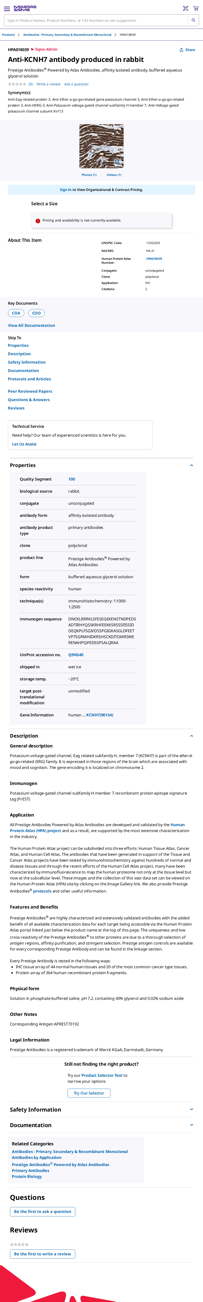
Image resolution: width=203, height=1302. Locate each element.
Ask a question (76, 84)
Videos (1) (114, 175)
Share (190, 49)
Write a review (48, 84)
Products (8, 35)
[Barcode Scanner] (186, 8)
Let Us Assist (24, 444)
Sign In (66, 189)
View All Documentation (31, 325)
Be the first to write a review (44, 1255)
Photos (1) (89, 175)
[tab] (12, 34)
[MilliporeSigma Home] (25, 8)
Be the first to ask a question (42, 1211)
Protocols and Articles (29, 379)
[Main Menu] (7, 8)
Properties (18, 345)
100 (71, 479)
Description (19, 353)
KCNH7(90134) (99, 715)
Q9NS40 (75, 654)
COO (36, 313)
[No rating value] (18, 84)
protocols (42, 891)
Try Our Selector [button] (89, 1093)
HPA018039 (154, 259)
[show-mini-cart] (196, 8)
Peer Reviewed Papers (30, 391)
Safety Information (27, 362)
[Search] (193, 20)
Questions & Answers (29, 399)
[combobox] (101, 20)
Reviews (16, 408)
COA (16, 313)
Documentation (23, 370)
